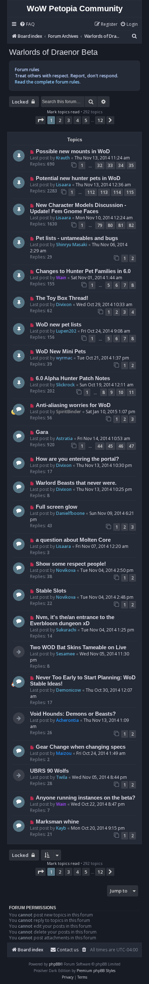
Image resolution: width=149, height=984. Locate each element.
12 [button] (100, 120)
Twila (61, 777)
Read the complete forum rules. (48, 82)
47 (131, 446)
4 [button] (77, 120)
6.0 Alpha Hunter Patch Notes (73, 378)
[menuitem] (27, 24)
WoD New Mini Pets (61, 351)
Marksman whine (57, 822)
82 (131, 225)
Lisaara (63, 185)
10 (120, 392)
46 (120, 446)
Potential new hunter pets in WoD (78, 178)
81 (120, 225)
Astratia (64, 438)
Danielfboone (70, 513)
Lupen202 (66, 331)
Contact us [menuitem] (67, 950)
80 (110, 225)
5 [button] (86, 120)
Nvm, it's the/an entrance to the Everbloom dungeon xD (72, 620)
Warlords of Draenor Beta (53, 52)
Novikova (66, 570)
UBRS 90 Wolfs (49, 771)
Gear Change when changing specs (80, 747)
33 (110, 165)
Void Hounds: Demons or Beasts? (73, 714)
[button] (40, 120)
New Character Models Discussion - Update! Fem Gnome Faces (78, 208)
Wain (61, 278)
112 (91, 192)
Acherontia (67, 720)
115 (130, 192)
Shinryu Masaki (71, 244)
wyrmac (64, 358)
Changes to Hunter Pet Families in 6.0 (83, 271)
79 (99, 225)
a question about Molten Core (73, 540)
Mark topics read (63, 111)
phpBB (54, 964)
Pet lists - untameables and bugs (77, 238)
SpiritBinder (68, 411)
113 (104, 192)
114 (117, 192)
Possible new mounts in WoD (73, 151)
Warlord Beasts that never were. (76, 483)
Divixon (64, 304)
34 (120, 165)
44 (99, 446)
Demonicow (68, 690)
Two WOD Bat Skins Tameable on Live (78, 647)
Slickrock (65, 385)
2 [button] (60, 120)
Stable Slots (51, 591)
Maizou (64, 753)
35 (131, 165)
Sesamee (65, 654)
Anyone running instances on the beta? (85, 798)
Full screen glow (56, 507)
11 (131, 392)
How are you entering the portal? (77, 459)
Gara (42, 432)
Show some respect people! (71, 564)
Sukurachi (66, 630)
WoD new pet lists (58, 325)
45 (110, 446)
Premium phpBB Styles (96, 970)
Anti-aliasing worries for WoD (73, 405)
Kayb (61, 828)
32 (99, 165)
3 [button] (68, 120)
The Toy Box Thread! (62, 298)
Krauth (63, 158)
